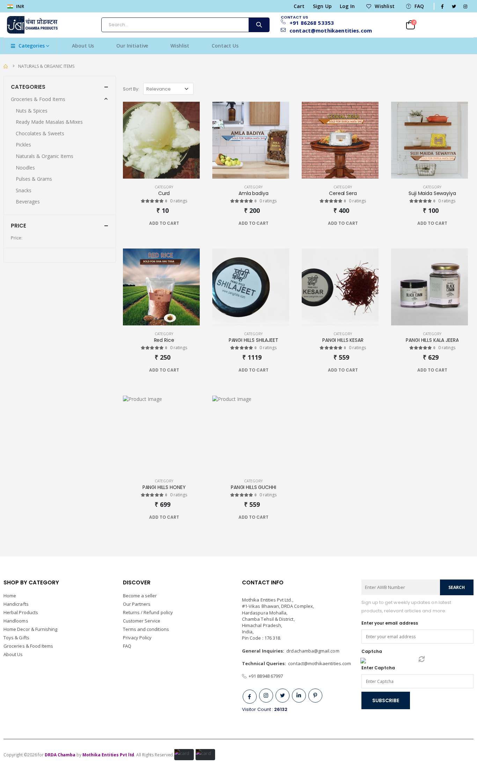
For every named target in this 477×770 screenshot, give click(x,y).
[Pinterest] (315, 696)
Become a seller (140, 595)
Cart (299, 6)
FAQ (419, 6)
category (164, 187)
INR (19, 6)
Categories (32, 45)
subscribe (385, 700)
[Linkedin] (299, 696)
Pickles (23, 144)
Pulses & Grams (34, 178)
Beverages (28, 201)
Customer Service (142, 621)
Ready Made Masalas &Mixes (49, 121)
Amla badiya (253, 193)
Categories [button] (28, 87)
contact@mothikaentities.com (328, 30)
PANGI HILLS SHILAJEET (253, 340)
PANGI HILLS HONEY (164, 487)
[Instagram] (266, 696)
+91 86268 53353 (311, 22)
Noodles (25, 167)
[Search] (258, 25)
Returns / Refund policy (148, 612)
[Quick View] (177, 223)
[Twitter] (282, 696)
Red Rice (164, 340)
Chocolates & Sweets (40, 133)
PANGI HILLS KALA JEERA (432, 340)
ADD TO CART (164, 223)
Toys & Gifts (16, 637)
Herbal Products (20, 612)
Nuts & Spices (31, 110)
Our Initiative (132, 45)
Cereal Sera (343, 193)
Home (9, 595)
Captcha (371, 651)
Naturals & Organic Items (46, 66)
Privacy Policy (137, 637)
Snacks (23, 190)
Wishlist (385, 6)
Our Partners (137, 604)
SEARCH (456, 587)
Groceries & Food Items (38, 99)
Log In (347, 6)
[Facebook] (250, 697)
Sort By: (131, 89)
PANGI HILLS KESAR (343, 340)
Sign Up (322, 6)
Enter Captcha (378, 668)
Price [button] (18, 225)
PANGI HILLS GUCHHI (253, 487)
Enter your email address (389, 623)
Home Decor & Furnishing (30, 629)
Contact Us (225, 45)
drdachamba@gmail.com (312, 651)
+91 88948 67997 (265, 676)
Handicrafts (16, 604)
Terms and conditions (146, 629)
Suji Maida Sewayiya (432, 193)
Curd (164, 193)
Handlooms (15, 621)
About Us (83, 45)
